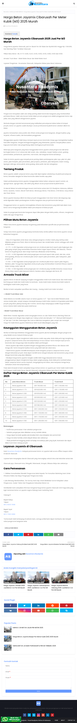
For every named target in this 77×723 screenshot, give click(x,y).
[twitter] (24, 605)
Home (56, 720)
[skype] (66, 610)
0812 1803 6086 (9, 514)
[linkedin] (38, 605)
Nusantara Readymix (11, 26)
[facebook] (10, 605)
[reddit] (52, 605)
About (63, 720)
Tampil (14, 34)
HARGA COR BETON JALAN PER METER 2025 (28, 628)
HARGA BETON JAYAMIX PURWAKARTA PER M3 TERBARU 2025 (34, 646)
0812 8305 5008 (9, 504)
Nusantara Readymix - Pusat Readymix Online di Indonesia (32, 720)
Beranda (6, 12)
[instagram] (24, 610)
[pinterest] (66, 605)
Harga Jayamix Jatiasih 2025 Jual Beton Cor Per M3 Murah (14, 586)
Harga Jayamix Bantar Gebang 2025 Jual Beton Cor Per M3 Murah (62, 587)
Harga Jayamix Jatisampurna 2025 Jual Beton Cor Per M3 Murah (38, 587)
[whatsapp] (52, 610)
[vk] (10, 610)
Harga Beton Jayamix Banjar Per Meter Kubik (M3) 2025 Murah (35, 637)
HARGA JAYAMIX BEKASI (16, 12)
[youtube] (38, 610)
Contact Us (71, 720)
